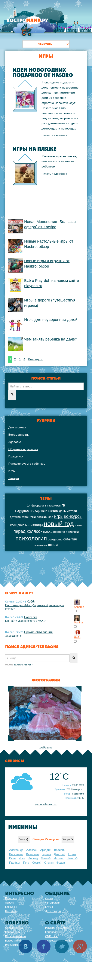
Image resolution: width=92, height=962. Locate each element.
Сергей (36, 862)
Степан (48, 862)
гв (63, 505)
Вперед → (35, 359)
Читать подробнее (54, 135)
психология (31, 538)
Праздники (15, 456)
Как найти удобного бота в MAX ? (25, 620)
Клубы (49, 906)
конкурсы (73, 516)
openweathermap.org (46, 804)
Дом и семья (17, 427)
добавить (46, 747)
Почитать (11, 898)
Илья (22, 858)
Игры (11, 471)
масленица (34, 525)
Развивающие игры (17, 944)
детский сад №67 (23, 665)
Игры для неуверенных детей (50, 319)
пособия (59, 531)
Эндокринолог (13, 635)
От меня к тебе (14, 927)
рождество (55, 539)
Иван (12, 858)
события (70, 539)
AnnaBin (79, 606)
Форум (49, 898)
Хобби (31, 601)
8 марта (49, 505)
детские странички (23, 516)
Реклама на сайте (56, 927)
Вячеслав (32, 854)
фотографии (40, 545)
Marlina (78, 622)
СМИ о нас (51, 936)
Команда (50, 932)
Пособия (10, 911)
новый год (59, 523)
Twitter (62, 946)
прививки (72, 531)
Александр (16, 849)
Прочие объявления (38, 632)
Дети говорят (53, 911)
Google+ (80, 946)
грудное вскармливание (36, 510)
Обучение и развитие (23, 449)
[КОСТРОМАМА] (32, 22)
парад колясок (27, 531)
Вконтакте (25, 946)
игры (58, 516)
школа (53, 545)
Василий (59, 849)
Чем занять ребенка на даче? (50, 339)
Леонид (33, 858)
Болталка (30, 617)
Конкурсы (11, 906)
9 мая (57, 505)
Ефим (72, 854)
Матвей (45, 858)
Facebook (43, 946)
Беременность (18, 434)
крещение (17, 525)
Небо (77, 637)
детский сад (45, 516)
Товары (13, 478)
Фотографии (52, 902)
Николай (72, 858)
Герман (46, 854)
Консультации (13, 932)
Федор (60, 862)
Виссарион (16, 854)
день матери (68, 510)
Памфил (14, 862)
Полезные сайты (15, 936)
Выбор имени (13, 940)
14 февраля (35, 505)
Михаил (58, 858)
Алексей (31, 849)
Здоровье (15, 442)
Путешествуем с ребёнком (27, 463)
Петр (26, 862)
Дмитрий (59, 854)
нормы (78, 525)
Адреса (9, 902)
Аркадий (45, 849)
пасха (47, 531)
